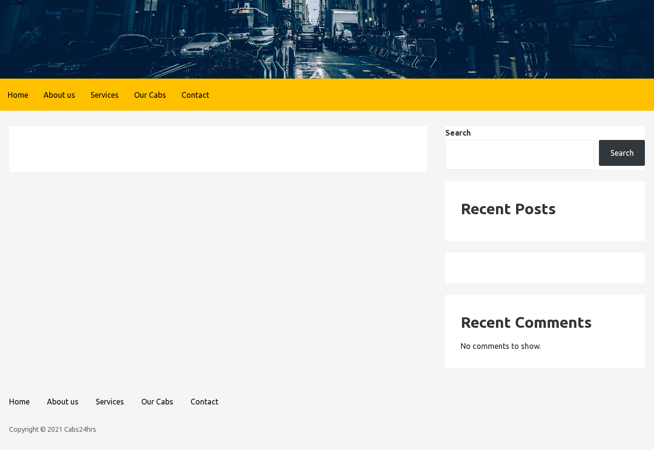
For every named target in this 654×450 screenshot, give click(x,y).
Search (458, 132)
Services (104, 95)
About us (59, 95)
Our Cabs (150, 95)
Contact (195, 95)
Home (18, 95)
